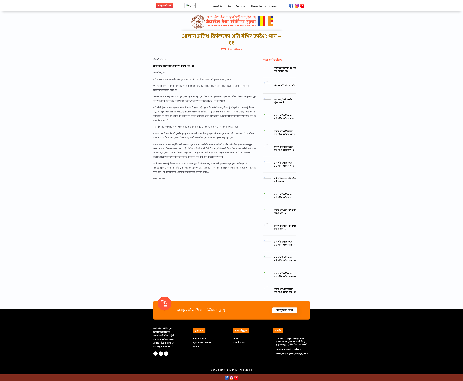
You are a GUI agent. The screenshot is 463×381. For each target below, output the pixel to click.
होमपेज (223, 49)
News (235, 338)
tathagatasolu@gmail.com (288, 349)
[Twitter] (161, 353)
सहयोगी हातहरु (239, 342)
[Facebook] (291, 6)
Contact (197, 346)
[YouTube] (302, 6)
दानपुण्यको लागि (165, 5)
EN (194, 5)
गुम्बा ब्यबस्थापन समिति (202, 342)
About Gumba (199, 338)
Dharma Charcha (235, 49)
